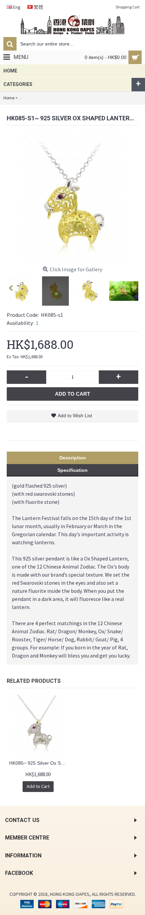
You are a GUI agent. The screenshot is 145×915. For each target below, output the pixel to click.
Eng (16, 7)
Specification (72, 470)
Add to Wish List (75, 415)
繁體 (38, 7)
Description (72, 457)
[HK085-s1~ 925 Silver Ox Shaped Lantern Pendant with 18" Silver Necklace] (72, 198)
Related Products (34, 681)
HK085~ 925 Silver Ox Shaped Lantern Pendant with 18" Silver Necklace (39, 763)
